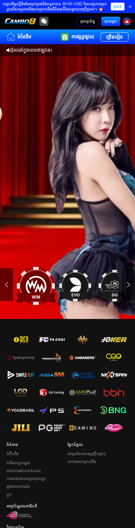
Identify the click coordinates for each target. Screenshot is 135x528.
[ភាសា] (127, 21)
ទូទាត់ (117, 6)
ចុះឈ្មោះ (111, 21)
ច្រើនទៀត (114, 37)
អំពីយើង (13, 453)
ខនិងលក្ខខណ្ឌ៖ (18, 463)
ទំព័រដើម (24, 36)
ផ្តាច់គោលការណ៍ (18, 486)
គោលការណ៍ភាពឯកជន (24, 470)
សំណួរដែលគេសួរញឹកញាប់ (87, 453)
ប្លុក (9, 494)
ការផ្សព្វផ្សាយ (82, 36)
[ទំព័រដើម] (20, 21)
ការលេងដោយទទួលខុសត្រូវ (26, 478)
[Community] (43, 21)
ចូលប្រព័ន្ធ (87, 21)
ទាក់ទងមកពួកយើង (82, 461)
